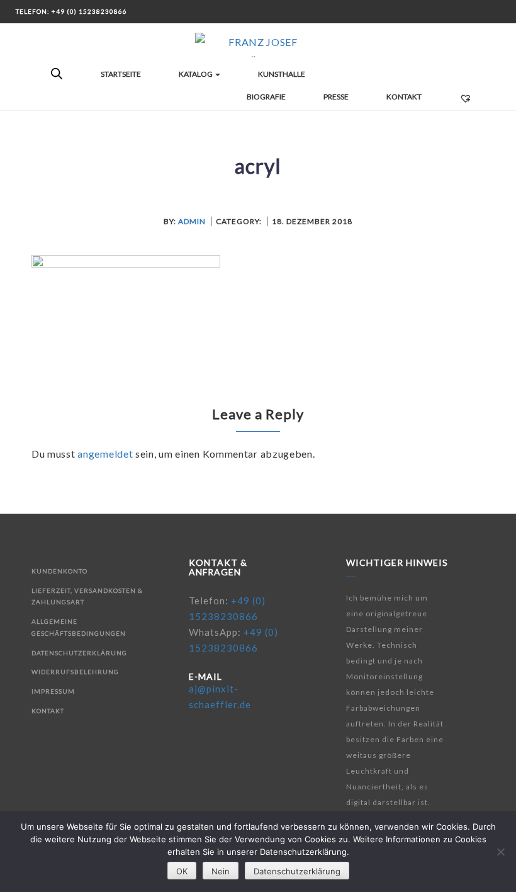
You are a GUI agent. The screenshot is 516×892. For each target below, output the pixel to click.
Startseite (121, 74)
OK (182, 871)
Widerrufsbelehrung (75, 671)
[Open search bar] (56, 74)
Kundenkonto (59, 571)
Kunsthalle (281, 74)
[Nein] (500, 851)
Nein (220, 871)
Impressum (53, 691)
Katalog (196, 74)
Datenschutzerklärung (79, 653)
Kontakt (404, 96)
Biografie (266, 96)
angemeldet (105, 454)
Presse (336, 96)
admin (192, 221)
